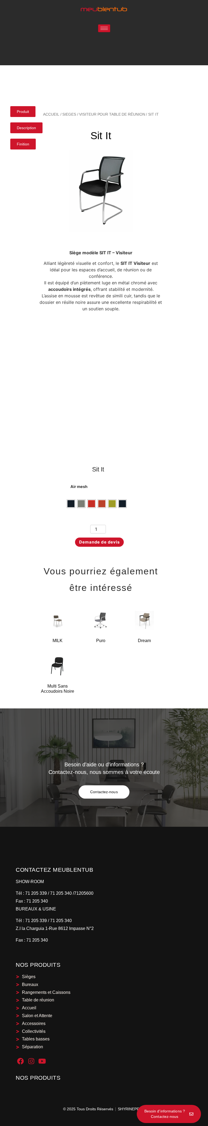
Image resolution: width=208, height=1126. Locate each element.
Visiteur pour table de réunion (112, 114)
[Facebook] (20, 1061)
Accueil (51, 114)
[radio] (71, 504)
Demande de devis (99, 542)
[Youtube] (42, 1061)
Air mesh (78, 487)
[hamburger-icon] (104, 28)
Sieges (69, 114)
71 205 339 (35, 893)
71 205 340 (36, 901)
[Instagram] (31, 1061)
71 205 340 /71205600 (71, 893)
